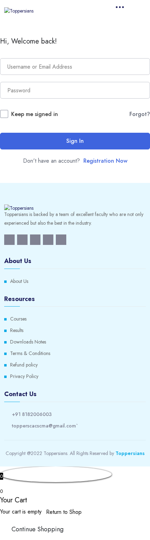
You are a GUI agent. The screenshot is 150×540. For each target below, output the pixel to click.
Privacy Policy (24, 376)
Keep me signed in (34, 114)
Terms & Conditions (30, 353)
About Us (19, 281)
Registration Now (105, 161)
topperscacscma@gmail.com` (45, 425)
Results (16, 330)
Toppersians (130, 453)
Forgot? (139, 114)
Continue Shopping (37, 529)
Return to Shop (64, 512)
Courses (18, 318)
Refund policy (24, 364)
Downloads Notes (28, 341)
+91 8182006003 (32, 414)
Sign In (75, 141)
